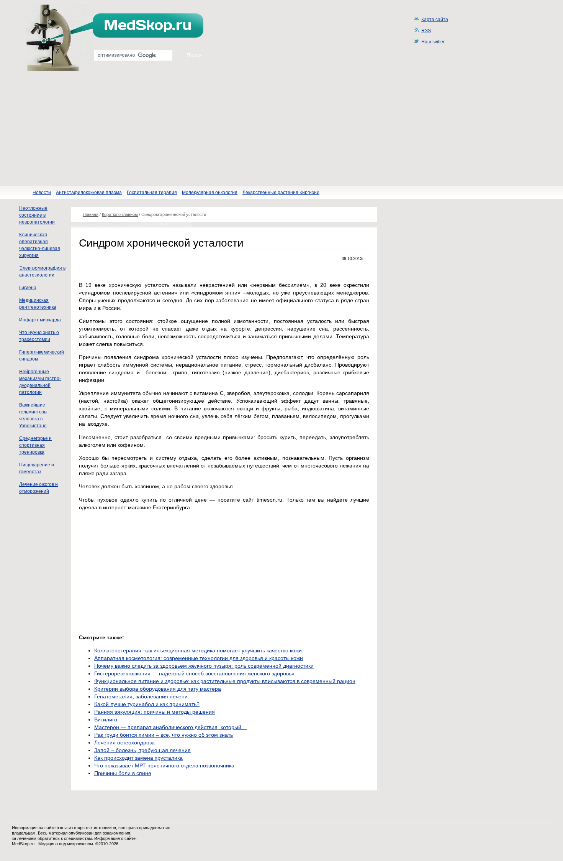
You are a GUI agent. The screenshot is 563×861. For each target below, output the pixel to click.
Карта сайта (434, 19)
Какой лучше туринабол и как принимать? (147, 704)
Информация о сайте (115, 838)
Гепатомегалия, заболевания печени (141, 696)
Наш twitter (433, 41)
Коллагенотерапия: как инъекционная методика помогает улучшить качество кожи (198, 650)
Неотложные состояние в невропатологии (37, 215)
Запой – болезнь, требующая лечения (142, 750)
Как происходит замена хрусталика (138, 758)
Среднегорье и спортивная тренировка (35, 445)
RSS (426, 30)
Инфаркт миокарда (40, 320)
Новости (42, 192)
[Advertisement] (281, 128)
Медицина (48, 843)
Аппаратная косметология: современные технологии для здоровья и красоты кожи (198, 658)
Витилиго (105, 719)
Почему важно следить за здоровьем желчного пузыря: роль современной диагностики (204, 666)
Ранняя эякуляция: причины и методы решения (154, 712)
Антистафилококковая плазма (89, 192)
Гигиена (27, 287)
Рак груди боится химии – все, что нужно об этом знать (163, 735)
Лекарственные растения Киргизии (280, 192)
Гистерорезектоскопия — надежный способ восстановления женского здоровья (194, 673)
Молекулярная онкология (209, 192)
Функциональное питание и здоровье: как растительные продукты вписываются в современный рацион (224, 681)
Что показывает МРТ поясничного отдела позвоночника (164, 765)
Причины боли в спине (122, 773)
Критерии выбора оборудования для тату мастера (157, 689)
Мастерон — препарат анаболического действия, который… (170, 727)
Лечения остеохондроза (124, 742)
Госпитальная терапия (152, 192)
